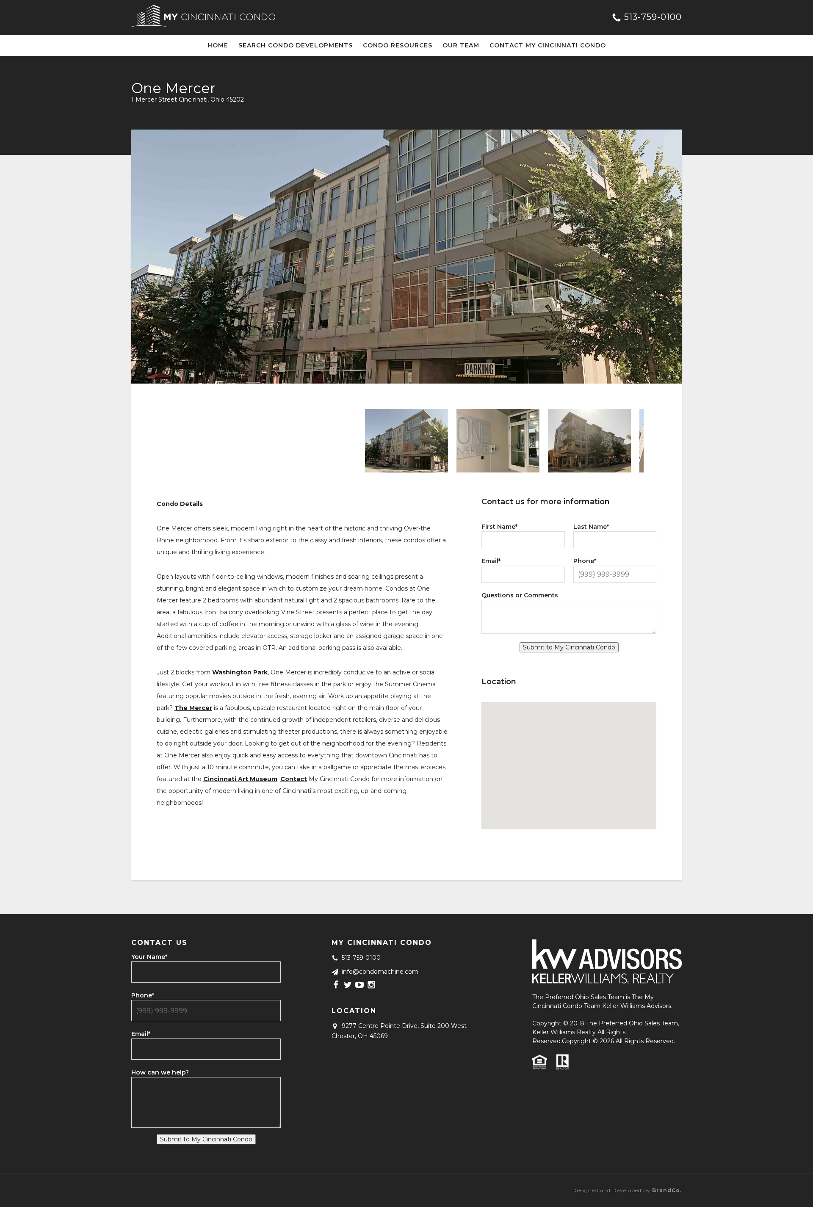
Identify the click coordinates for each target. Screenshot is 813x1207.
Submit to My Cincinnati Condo (569, 647)
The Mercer (193, 708)
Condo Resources (397, 45)
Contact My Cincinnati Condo (547, 45)
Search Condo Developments (295, 45)
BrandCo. (667, 1190)
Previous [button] (163, 440)
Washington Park (240, 672)
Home (217, 45)
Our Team (460, 45)
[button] (569, 756)
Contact (293, 779)
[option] (406, 257)
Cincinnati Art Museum (240, 779)
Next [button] (650, 440)
